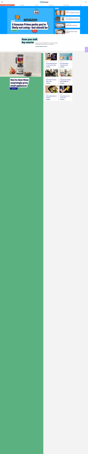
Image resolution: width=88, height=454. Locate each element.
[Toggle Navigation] (2, 2)
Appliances (36, 5)
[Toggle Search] (86, 2)
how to (47, 61)
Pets (80, 5)
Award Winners (22, 5)
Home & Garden (51, 5)
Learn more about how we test (41, 46)
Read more (14, 30)
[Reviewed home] (44, 2)
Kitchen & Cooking (66, 5)
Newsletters (7, 5)
